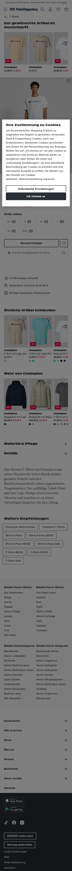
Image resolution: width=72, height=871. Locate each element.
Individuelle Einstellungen (36, 189)
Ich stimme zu (36, 196)
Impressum (49, 179)
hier (61, 171)
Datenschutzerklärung (30, 179)
